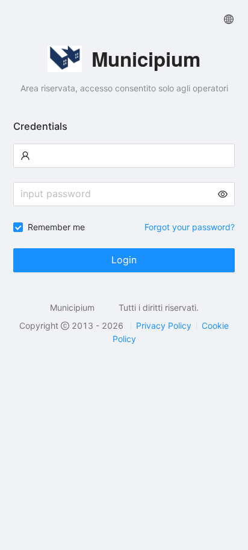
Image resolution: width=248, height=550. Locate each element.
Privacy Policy (163, 325)
